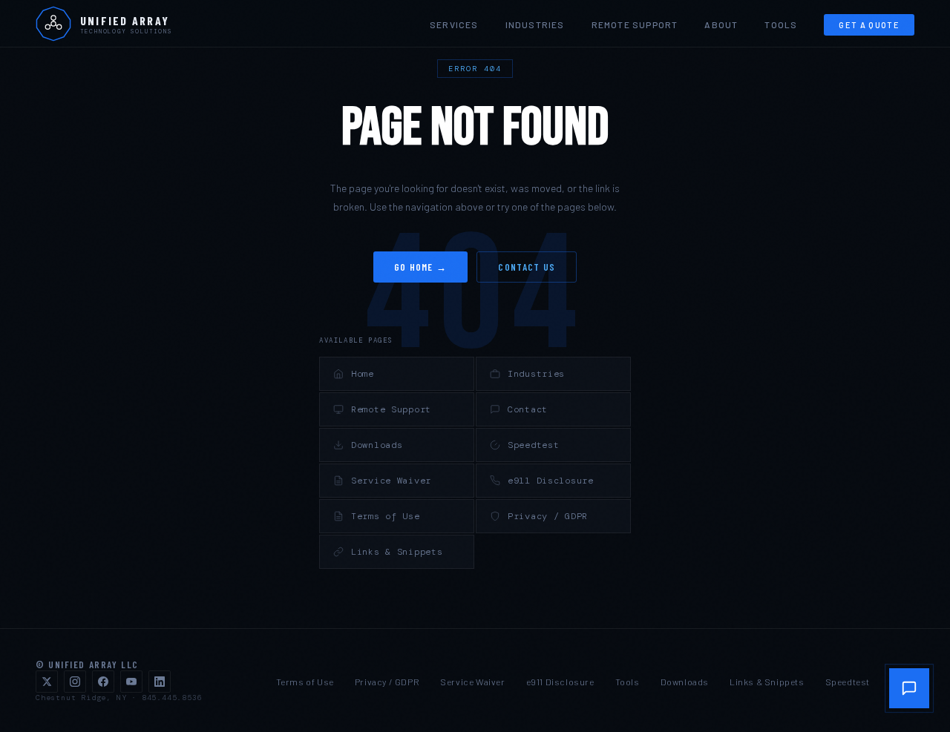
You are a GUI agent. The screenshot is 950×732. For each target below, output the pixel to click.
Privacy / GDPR (548, 516)
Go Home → (421, 267)
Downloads (376, 445)
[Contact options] (909, 688)
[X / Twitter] (47, 681)
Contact (528, 409)
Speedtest (533, 445)
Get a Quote (869, 25)
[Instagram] (75, 681)
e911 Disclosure (551, 481)
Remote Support (635, 24)
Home (362, 374)
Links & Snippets (397, 552)
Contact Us (526, 267)
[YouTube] (131, 681)
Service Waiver (391, 481)
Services (454, 24)
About (721, 24)
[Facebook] (103, 681)
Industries (535, 24)
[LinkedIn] (159, 681)
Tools (780, 24)
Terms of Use (385, 516)
